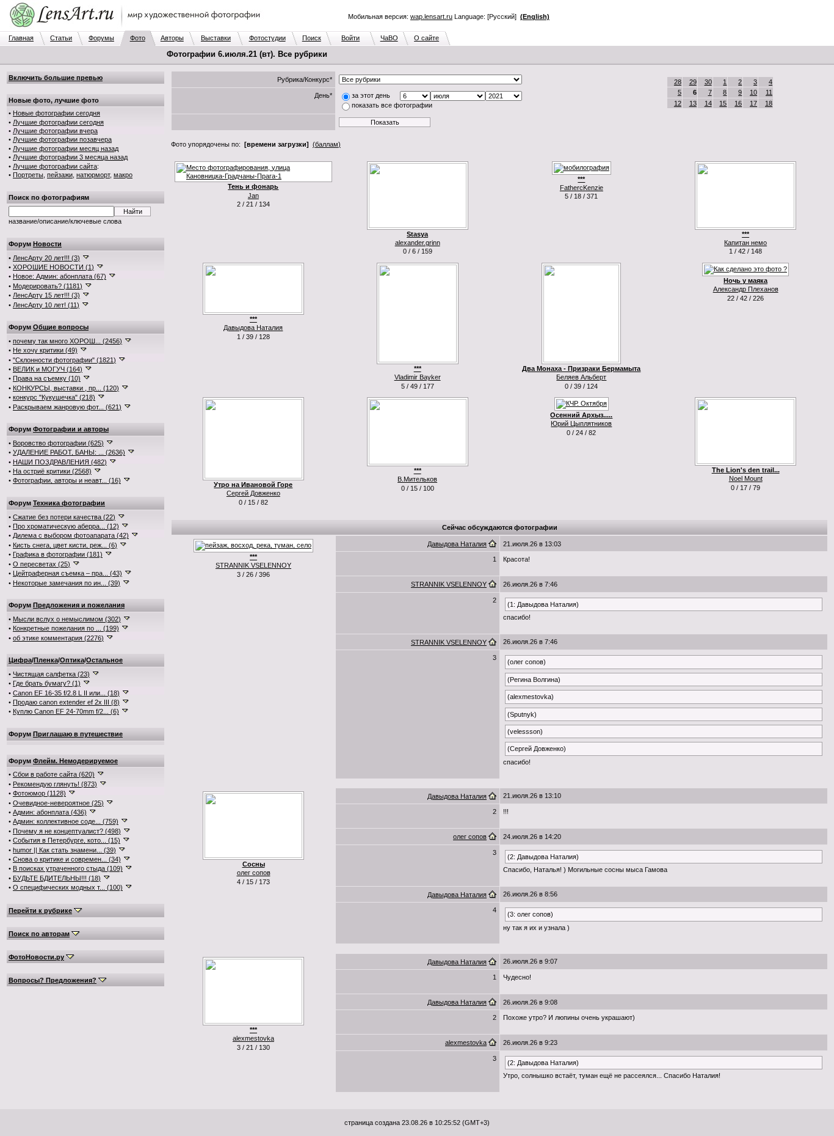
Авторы (172, 38)
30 (708, 82)
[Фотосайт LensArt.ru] (137, 28)
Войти (350, 38)
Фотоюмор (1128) (39, 793)
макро (123, 174)
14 (708, 103)
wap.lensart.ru (431, 16)
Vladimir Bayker (417, 377)
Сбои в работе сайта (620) (54, 774)
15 (723, 103)
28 (677, 82)
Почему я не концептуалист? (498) (67, 831)
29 (693, 82)
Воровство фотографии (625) (58, 443)
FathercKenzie (581, 187)
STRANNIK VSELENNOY (253, 565)
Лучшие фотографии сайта (55, 166)
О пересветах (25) (41, 564)
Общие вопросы (61, 327)
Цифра (20, 660)
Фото (137, 38)
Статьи (61, 38)
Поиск (311, 38)
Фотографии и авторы (71, 429)
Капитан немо (745, 242)
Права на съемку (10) (47, 378)
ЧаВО (389, 38)
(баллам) (327, 144)
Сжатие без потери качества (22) (64, 517)
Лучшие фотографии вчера (55, 130)
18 (768, 103)
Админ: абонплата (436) (50, 812)
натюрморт (93, 174)
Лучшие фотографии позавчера (62, 139)
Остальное (104, 660)
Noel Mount (746, 478)
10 (753, 92)
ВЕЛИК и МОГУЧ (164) (47, 369)
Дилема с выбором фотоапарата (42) (71, 535)
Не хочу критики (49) (45, 350)
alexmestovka (253, 1038)
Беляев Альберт (581, 377)
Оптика (72, 660)
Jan (253, 195)
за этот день (371, 95)
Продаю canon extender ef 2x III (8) (66, 702)
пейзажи (60, 174)
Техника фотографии (69, 503)
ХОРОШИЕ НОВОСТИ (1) (53, 267)
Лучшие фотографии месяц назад (65, 148)
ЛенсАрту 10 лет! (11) (46, 305)
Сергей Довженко (253, 493)
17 (753, 103)
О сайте (426, 38)
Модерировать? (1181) (47, 286)
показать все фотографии (392, 105)
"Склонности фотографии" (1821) (64, 360)
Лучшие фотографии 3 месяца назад (70, 157)
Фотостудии (267, 38)
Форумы (101, 38)
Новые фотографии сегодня (56, 113)
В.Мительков (417, 479)
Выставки (216, 38)
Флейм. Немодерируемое (75, 760)
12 (677, 103)
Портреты (28, 174)
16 (738, 103)
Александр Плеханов (745, 289)
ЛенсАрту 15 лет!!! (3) (46, 295)
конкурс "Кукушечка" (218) (54, 397)
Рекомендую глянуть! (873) (55, 784)
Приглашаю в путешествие (78, 734)
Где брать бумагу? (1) (47, 683)
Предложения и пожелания (79, 605)
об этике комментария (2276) (58, 638)
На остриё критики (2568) (52, 471)
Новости (47, 243)
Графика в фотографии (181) (58, 554)
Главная (21, 38)
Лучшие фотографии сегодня (58, 122)
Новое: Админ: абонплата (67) (59, 276)
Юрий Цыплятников (581, 423)
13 (693, 103)
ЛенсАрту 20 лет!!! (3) (46, 258)
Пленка (46, 660)
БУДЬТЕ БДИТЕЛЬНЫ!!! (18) (57, 878)
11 (769, 92)
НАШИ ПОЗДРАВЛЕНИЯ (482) (60, 462)
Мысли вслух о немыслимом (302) (67, 619)
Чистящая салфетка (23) (51, 674)
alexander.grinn (417, 242)
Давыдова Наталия (253, 327)
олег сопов (253, 872)
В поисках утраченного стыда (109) (68, 868)
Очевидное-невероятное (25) (58, 803)
